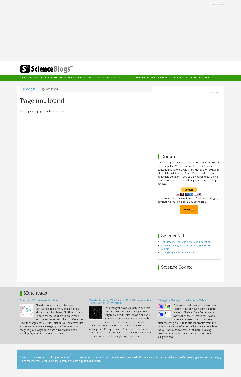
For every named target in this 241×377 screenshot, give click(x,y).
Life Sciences (28, 77)
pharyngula (29, 89)
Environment (73, 77)
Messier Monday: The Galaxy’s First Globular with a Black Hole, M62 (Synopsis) (120, 302)
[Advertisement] (120, 30)
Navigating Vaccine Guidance (177, 252)
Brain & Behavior (158, 77)
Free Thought (200, 77)
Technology (180, 77)
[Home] (53, 69)
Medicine (139, 77)
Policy (127, 77)
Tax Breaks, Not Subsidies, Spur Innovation (186, 241)
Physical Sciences (50, 77)
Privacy (75, 357)
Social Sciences (94, 77)
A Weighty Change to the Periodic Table (182, 300)
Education (114, 77)
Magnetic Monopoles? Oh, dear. (39, 300)
